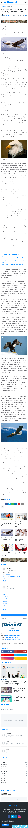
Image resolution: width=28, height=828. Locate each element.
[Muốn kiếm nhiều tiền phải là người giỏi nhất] (7, 516)
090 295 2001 (12, 633)
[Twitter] (9, 504)
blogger (14, 760)
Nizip (4, 605)
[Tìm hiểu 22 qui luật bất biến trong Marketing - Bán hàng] (21, 516)
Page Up (16, 826)
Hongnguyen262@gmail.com (11, 637)
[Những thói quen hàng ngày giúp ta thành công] (21, 532)
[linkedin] (15, 816)
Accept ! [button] (5, 824)
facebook (14, 769)
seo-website (14, 764)
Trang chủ (3, 6)
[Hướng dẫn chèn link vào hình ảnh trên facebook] (6, 690)
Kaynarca (5, 601)
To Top (13, 826)
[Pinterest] (19, 504)
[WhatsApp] (12, 504)
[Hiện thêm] (2, 507)
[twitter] (12, 816)
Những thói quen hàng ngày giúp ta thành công (20, 539)
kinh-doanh (9, 6)
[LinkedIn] (15, 504)
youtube (14, 787)
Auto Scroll (24, 826)
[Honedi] (12, 629)
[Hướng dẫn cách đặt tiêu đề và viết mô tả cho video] (6, 698)
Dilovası (5, 600)
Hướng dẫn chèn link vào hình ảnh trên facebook (19, 690)
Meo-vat (14, 775)
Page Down (18, 826)
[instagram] (19, 816)
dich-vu (14, 780)
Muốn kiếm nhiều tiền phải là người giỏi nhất (12, 264)
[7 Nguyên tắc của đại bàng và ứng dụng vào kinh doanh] (7, 532)
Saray (4, 592)
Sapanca (5, 594)
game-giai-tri (14, 778)
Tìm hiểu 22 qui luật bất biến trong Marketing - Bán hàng (20, 524)
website (14, 762)
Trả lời (4, 580)
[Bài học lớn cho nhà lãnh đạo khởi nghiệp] (21, 547)
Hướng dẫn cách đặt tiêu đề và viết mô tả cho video (19, 698)
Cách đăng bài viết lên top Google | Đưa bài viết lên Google (13, 683)
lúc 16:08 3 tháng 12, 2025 (11, 570)
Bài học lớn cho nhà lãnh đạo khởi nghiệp (21, 553)
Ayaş (4, 607)
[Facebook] (6, 504)
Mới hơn (4, 618)
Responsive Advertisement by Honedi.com (14, 720)
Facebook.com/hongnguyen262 (12, 639)
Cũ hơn (24, 618)
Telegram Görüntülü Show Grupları (12, 576)
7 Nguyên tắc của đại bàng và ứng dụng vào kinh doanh (7, 539)
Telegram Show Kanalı (8, 578)
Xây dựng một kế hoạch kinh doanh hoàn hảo (6, 554)
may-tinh (14, 784)
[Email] (22, 504)
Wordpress (14, 782)
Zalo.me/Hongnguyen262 (12, 635)
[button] (1, 2)
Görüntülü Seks (7, 574)
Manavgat (5, 598)
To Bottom (21, 826)
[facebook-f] (9, 816)
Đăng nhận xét (14, 615)
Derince (5, 603)
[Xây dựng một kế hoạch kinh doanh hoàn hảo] (7, 547)
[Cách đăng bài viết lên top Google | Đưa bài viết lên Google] (14, 671)
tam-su (14, 773)
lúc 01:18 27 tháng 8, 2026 (11, 588)
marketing (14, 766)
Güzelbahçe (6, 596)
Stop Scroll (26, 826)
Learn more (11, 821)
